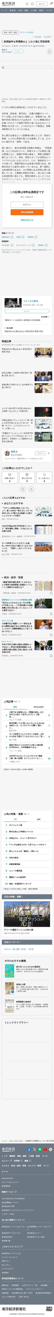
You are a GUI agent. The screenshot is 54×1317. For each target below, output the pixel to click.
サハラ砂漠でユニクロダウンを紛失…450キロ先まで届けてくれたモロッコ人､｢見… (26, 735)
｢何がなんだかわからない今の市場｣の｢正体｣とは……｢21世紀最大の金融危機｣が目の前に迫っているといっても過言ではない (17, 606)
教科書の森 (6, 1241)
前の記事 (38, 37)
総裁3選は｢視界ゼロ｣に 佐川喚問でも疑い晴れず (17, 386)
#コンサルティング (24, 245)
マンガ (49, 10)
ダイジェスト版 (15, 825)
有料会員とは (27, 220)
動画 (41, 10)
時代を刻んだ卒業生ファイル (21, 832)
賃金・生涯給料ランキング (20, 884)
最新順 (13, 10)
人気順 (34, 10)
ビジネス (5, 1166)
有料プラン (6, 1261)
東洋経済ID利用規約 (43, 1293)
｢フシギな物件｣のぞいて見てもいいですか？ (27, 845)
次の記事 (47, 37)
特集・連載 (23, 10)
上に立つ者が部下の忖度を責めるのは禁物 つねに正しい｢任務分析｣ (16, 409)
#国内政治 (6, 237)
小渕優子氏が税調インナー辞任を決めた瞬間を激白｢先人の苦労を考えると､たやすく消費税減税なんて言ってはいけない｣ (17, 627)
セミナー (5, 1161)
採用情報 (15, 1285)
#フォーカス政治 (26, 32)
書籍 (26, 1161)
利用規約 (5, 1273)
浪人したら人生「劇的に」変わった (24, 851)
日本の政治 (13, 858)
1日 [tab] (15, 819)
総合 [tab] (15, 707)
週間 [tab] (38, 819)
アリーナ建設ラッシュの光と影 (18, 930)
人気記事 (8, 701)
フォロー (18, 51)
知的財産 (5, 1293)
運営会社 (5, 1285)
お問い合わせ (24, 1297)
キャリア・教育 (34, 1166)
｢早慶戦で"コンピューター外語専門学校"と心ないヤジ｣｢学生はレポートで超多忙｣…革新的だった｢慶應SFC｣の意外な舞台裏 (17, 437)
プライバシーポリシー (34, 1289)
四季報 (17, 1161)
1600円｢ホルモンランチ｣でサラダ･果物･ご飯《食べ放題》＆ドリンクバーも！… (26, 757)
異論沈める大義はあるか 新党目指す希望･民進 (17, 350)
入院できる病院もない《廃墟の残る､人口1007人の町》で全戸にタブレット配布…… (26, 714)
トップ (4, 10)
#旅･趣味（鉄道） (19, 949)
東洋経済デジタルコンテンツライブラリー (18, 1210)
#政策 (19, 237)
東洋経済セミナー (34, 1233)
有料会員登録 (27, 212)
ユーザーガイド (8, 1269)
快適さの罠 (21, 984)
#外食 (31, 949)
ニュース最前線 (15, 871)
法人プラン (6, 1265)
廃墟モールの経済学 (17, 877)
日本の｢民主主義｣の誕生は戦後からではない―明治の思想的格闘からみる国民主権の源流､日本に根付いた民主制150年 (17, 648)
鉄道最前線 (6, 1186)
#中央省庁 (6, 245)
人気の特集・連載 (13, 814)
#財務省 (31, 237)
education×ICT (7, 1178)
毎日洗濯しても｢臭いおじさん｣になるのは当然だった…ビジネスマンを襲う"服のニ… (26, 725)
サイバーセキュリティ (10, 1182)
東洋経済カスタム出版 (35, 1237)
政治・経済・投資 (10, 32)
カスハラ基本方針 (9, 1297)
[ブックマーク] (49, 51)
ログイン (42, 4)
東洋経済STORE (8, 1206)
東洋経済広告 (7, 1237)
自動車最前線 (14, 864)
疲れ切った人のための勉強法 (28, 967)
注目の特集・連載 (12, 897)
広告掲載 (43, 1285)
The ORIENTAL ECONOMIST (13, 1199)
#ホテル (7, 949)
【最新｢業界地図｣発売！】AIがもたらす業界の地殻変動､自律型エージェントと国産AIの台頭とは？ (17, 584)
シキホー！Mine (8, 1214)
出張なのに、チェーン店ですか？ (23, 838)
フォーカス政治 (30, 301)
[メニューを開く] (51, 4)
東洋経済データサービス (11, 1233)
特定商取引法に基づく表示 (22, 1293)
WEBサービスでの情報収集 (12, 1289)
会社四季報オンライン (10, 1203)
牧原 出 (4, 50)
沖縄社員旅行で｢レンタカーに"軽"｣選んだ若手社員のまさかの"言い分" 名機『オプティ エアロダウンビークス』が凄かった (17, 424)
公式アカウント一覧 (29, 1285)
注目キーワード (11, 942)
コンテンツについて (9, 1257)
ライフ (46, 1166)
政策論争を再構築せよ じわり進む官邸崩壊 (27, 41)
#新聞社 (41, 245)
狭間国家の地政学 (23, 1002)
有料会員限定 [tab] (39, 707)
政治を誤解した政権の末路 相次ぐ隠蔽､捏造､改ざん (17, 374)
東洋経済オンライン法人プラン (14, 1227)
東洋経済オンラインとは (11, 1253)
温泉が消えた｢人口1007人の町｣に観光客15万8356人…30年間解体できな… (26, 746)
